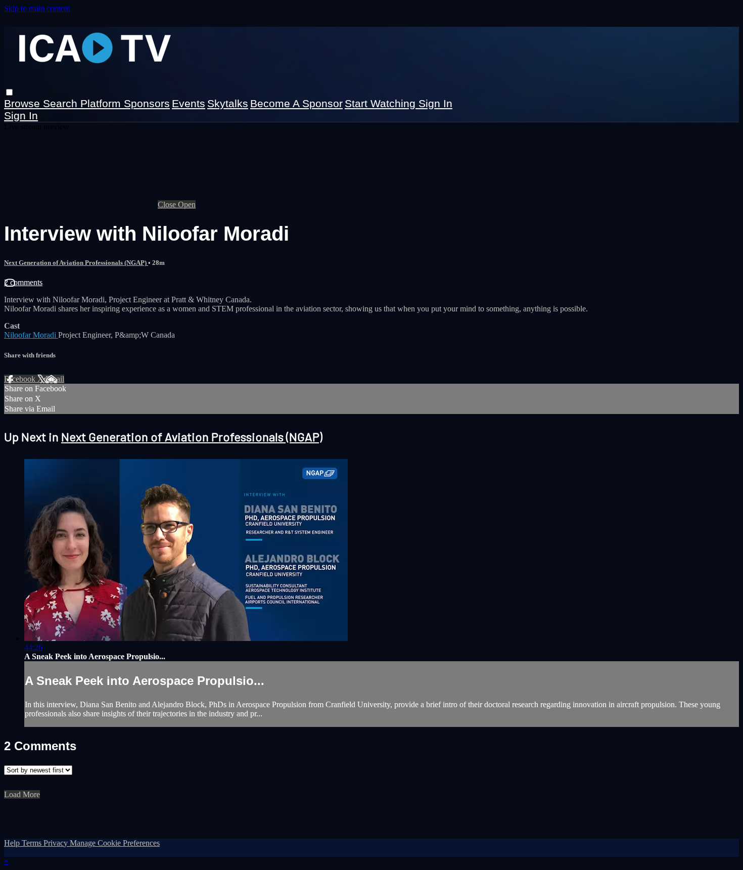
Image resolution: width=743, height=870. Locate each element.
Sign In (21, 115)
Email (54, 379)
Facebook (20, 379)
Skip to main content (37, 8)
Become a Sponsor (296, 103)
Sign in (435, 103)
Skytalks (227, 103)
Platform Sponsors (125, 103)
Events (188, 103)
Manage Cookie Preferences (115, 843)
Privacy (56, 843)
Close (168, 204)
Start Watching (382, 103)
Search (61, 103)
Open (187, 204)
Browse (23, 103)
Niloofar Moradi (31, 335)
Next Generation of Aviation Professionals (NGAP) (76, 262)
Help (13, 843)
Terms (32, 843)
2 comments (23, 282)
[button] (9, 92)
